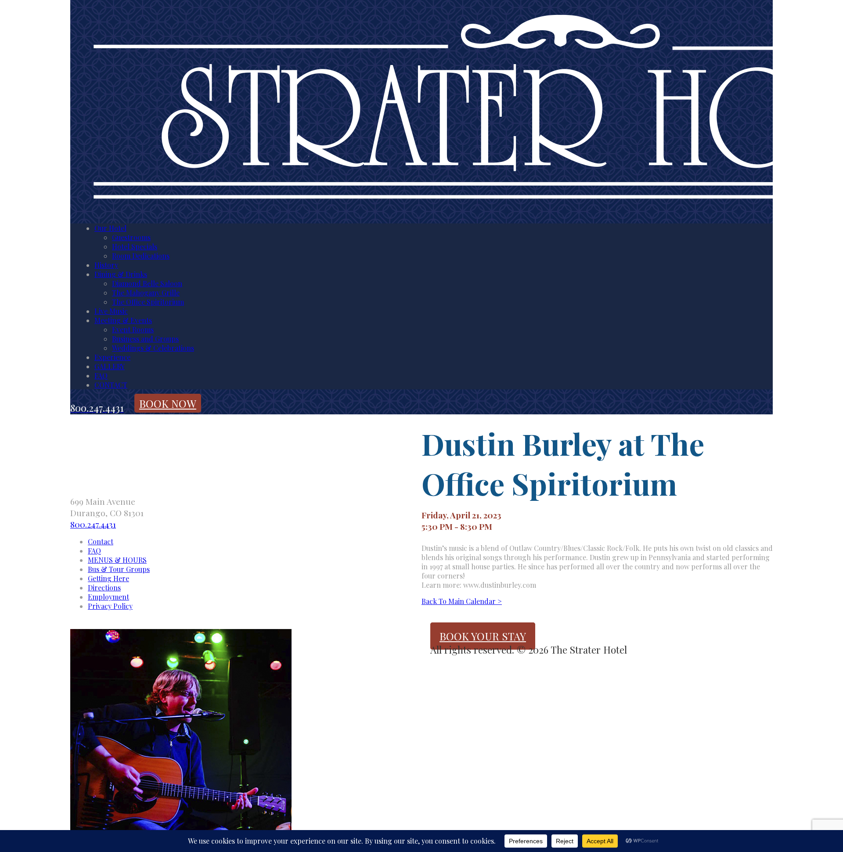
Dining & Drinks (120, 274)
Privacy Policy (110, 606)
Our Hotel (110, 228)
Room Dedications (140, 255)
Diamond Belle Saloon (147, 283)
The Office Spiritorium (148, 301)
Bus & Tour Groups (119, 569)
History (106, 265)
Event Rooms (133, 329)
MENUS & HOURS (117, 559)
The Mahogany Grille (146, 292)
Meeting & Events (123, 320)
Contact (100, 541)
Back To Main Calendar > (462, 601)
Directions (104, 587)
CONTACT (110, 384)
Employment (108, 596)
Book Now (167, 403)
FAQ (101, 375)
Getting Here (108, 578)
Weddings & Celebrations (153, 347)
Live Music (111, 311)
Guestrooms (131, 237)
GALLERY (109, 366)
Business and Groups (145, 338)
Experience (112, 357)
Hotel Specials (134, 246)
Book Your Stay (483, 636)
